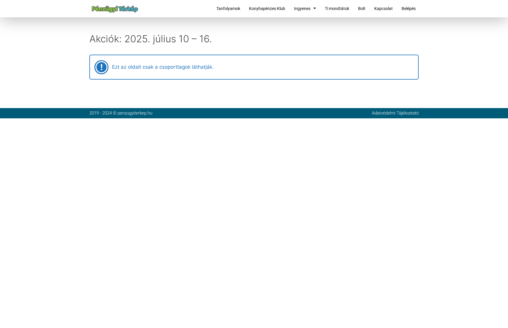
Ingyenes (302, 8)
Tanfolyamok (228, 8)
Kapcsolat (383, 8)
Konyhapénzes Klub (267, 8)
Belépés (409, 8)
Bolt (361, 8)
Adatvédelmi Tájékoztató (395, 113)
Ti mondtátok (337, 8)
